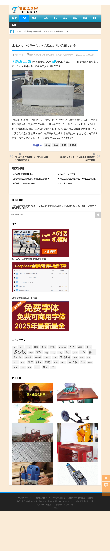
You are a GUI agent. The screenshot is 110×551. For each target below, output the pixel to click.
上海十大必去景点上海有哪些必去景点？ (31, 178)
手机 (60, 352)
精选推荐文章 (72, 497)
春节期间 (17, 357)
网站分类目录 (60, 497)
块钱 (36, 54)
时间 (83, 352)
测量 (95, 18)
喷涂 (75, 18)
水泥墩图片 (68, 54)
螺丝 (90, 362)
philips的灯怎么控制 (66, 173)
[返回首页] (105, 478)
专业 (21, 347)
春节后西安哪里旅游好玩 (24, 183)
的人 (39, 362)
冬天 (72, 347)
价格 (24, 18)
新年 (75, 352)
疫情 (30, 362)
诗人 (15, 367)
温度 (88, 357)
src (14, 347)
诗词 (23, 367)
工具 (53, 352)
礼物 (56, 362)
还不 (37, 367)
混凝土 (35, 18)
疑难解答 (90, 497)
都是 (45, 367)
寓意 (46, 352)
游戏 (15, 362)
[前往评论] (105, 485)
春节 (92, 352)
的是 (47, 362)
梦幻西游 (65, 357)
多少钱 (19, 351)
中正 (21, 55)
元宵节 (62, 347)
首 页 (14, 18)
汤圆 (75, 357)
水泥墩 (59, 54)
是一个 (28, 357)
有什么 (47, 357)
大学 (31, 353)
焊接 (14, 25)
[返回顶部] (105, 492)
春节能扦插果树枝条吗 (23, 173)
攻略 (67, 352)
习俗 (36, 347)
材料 (85, 18)
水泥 (52, 54)
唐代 (88, 347)
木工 (54, 357)
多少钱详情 (44, 54)
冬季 (80, 347)
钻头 (46, 18)
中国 (28, 347)
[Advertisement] (55, 531)
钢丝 (65, 18)
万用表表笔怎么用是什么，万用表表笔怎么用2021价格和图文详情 (79, 178)
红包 (63, 362)
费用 (29, 367)
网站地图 (81, 497)
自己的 (72, 362)
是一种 (38, 357)
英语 (83, 362)
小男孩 (55, 507)
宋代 (38, 352)
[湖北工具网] (24, 5)
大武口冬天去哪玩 (66, 183)
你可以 (52, 347)
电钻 (56, 18)
